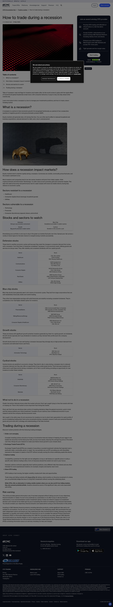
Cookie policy (77, 74)
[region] (57, 72)
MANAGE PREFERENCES (48, 78)
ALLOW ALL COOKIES (63, 78)
